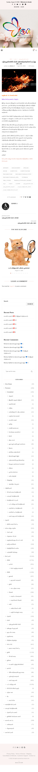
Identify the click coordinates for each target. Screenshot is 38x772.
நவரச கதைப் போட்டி (21, 648)
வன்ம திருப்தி (21, 476)
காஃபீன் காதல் (21, 420)
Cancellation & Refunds (9, 755)
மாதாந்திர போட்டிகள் (19, 704)
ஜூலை (20, 660)
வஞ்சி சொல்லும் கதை (22, 612)
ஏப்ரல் (15, 59)
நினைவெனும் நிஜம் (21, 456)
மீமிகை (21, 468)
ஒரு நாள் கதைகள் (22, 580)
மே (20, 696)
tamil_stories (7, 180)
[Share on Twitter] (25, 197)
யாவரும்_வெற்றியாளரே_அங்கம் (24, 186)
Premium (19, 388)
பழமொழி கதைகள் (21, 676)
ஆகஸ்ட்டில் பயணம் (20, 712)
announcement (16, 167)
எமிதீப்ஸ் (10, 183)
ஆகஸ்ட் (19, 520)
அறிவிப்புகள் (19, 488)
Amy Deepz (19, 384)
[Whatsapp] (20, 4)
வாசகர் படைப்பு (19, 720)
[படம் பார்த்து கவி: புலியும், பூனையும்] (19, 249)
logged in (12, 286)
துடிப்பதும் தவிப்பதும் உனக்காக (21, 444)
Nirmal (6, 343)
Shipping (28, 753)
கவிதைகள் (20, 724)
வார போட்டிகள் (19, 732)
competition (13, 171)
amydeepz (5, 167)
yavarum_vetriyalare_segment (22, 180)
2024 (20, 560)
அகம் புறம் (20, 532)
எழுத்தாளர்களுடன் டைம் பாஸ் (20, 540)
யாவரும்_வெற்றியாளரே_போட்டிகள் (10, 189)
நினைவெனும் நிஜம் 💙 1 (16, 343)
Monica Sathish (8, 357)
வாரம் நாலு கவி (21, 680)
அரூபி (4, 183)
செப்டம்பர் (20, 644)
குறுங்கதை (20, 636)
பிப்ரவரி (21, 592)
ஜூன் (21, 584)
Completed (20, 392)
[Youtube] (17, 4)
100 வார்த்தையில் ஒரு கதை (21, 672)
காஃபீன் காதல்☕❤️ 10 (10, 328)
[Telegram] (22, 4)
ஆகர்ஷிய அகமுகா (21, 484)
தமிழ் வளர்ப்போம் (20, 544)
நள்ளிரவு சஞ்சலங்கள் (21, 452)
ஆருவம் (21, 396)
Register (16, 6)
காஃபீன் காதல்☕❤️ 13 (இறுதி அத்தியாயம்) (16, 316)
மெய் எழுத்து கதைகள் (22, 568)
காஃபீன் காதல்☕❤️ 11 (10, 324)
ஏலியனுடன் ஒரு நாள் (20, 628)
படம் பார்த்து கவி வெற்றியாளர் (21, 504)
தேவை (21, 448)
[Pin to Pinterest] (27, 197)
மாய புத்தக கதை (22, 588)
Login (22, 6)
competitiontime (25, 171)
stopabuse (25, 177)
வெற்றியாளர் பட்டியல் (20, 500)
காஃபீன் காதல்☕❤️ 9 (10, 332)
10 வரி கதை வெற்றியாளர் (20, 492)
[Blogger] (25, 4)
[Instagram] (14, 4)
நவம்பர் (20, 668)
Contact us (32, 755)
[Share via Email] (30, 197)
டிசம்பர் (21, 564)
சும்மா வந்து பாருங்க (19, 528)
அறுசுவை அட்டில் (20, 536)
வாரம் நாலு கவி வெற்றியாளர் (21, 516)
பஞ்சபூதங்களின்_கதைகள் (8, 186)
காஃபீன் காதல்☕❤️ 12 (10, 320)
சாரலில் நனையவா (21, 428)
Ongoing (20, 480)
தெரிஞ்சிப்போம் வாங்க (20, 548)
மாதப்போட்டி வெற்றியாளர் (21, 508)
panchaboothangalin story (23, 174)
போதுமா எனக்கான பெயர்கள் (21, 464)
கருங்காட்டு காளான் (21, 416)
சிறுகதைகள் (20, 728)
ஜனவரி (21, 576)
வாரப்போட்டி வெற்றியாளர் (21, 512)
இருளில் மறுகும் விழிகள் (21, 400)
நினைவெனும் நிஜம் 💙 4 (16, 347)
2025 (11, 59)
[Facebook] (12, 4)
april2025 (25, 167)
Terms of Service (20, 753)
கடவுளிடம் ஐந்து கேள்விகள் (21, 664)
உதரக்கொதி (21, 404)
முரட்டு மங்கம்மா (21, 472)
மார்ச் (21, 604)
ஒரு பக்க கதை (20, 632)
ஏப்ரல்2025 (18, 183)
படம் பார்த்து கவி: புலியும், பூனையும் (19, 268)
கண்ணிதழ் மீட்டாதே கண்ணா (21, 412)
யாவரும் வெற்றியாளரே (20, 496)
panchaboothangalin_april (11, 177)
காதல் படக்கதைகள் (22, 596)
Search (6, 301)
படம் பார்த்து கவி (20, 684)
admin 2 (12, 66)
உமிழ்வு (21, 408)
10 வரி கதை (21, 656)
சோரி (21, 436)
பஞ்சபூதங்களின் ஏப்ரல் (23, 59)
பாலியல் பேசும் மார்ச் (22, 608)
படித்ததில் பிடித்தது (20, 552)
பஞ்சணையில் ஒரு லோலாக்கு (21, 460)
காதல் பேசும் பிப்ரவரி (22, 600)
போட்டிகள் (19, 556)
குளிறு (21, 424)
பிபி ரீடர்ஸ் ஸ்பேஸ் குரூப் (20, 688)
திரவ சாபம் (21, 440)
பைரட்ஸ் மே (21, 700)
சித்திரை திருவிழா (20, 640)
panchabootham (7, 174)
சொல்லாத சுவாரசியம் (21, 432)
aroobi (5, 171)
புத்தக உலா (20, 692)
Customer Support (22, 755)
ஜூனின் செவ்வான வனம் (20, 716)
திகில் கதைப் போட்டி (20, 524)
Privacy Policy (11, 753)
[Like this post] (21, 197)
